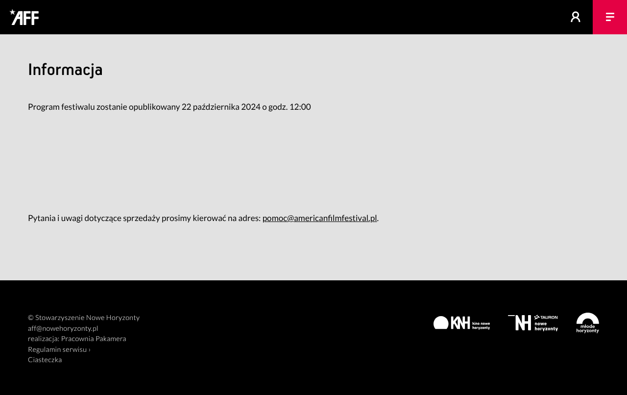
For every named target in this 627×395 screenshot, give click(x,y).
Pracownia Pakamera (93, 339)
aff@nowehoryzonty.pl (63, 328)
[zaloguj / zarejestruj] (575, 17)
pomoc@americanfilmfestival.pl (320, 218)
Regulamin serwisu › (59, 350)
